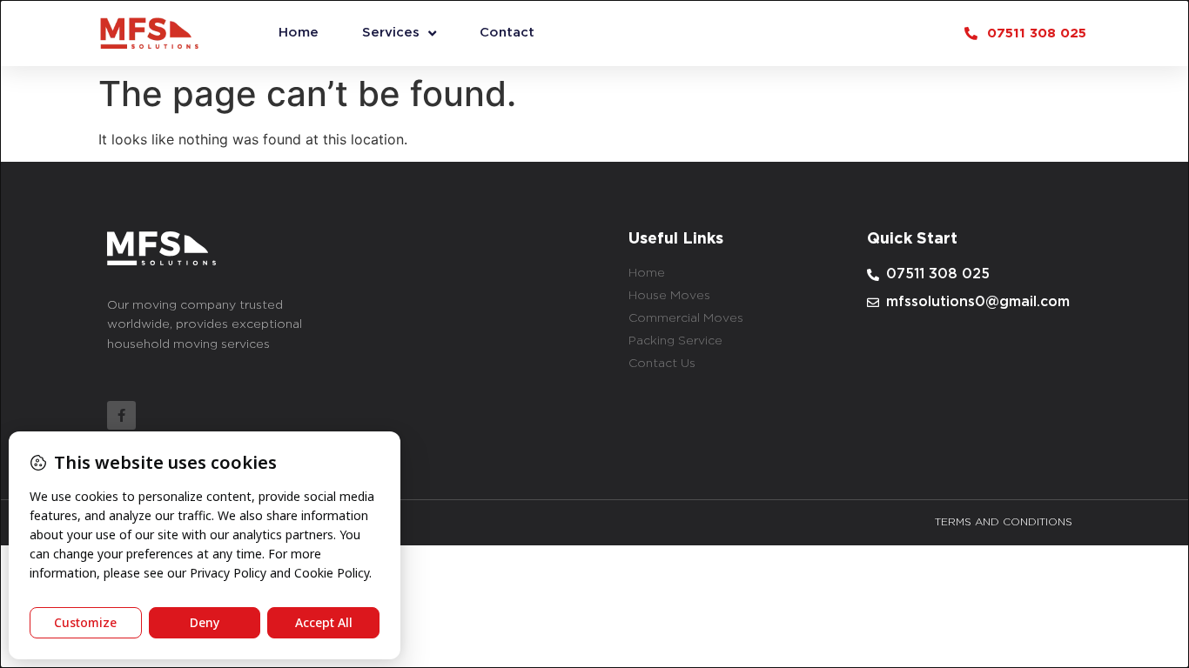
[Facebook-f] (121, 415)
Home (299, 32)
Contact (507, 32)
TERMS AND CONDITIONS (1003, 522)
